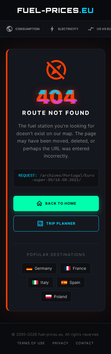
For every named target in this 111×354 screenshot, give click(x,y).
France (79, 268)
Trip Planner (56, 223)
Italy (45, 282)
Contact (85, 343)
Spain (75, 282)
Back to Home (56, 203)
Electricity (63, 28)
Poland (60, 296)
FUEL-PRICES (55, 10)
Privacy (60, 343)
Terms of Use (31, 343)
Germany (43, 268)
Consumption (23, 28)
